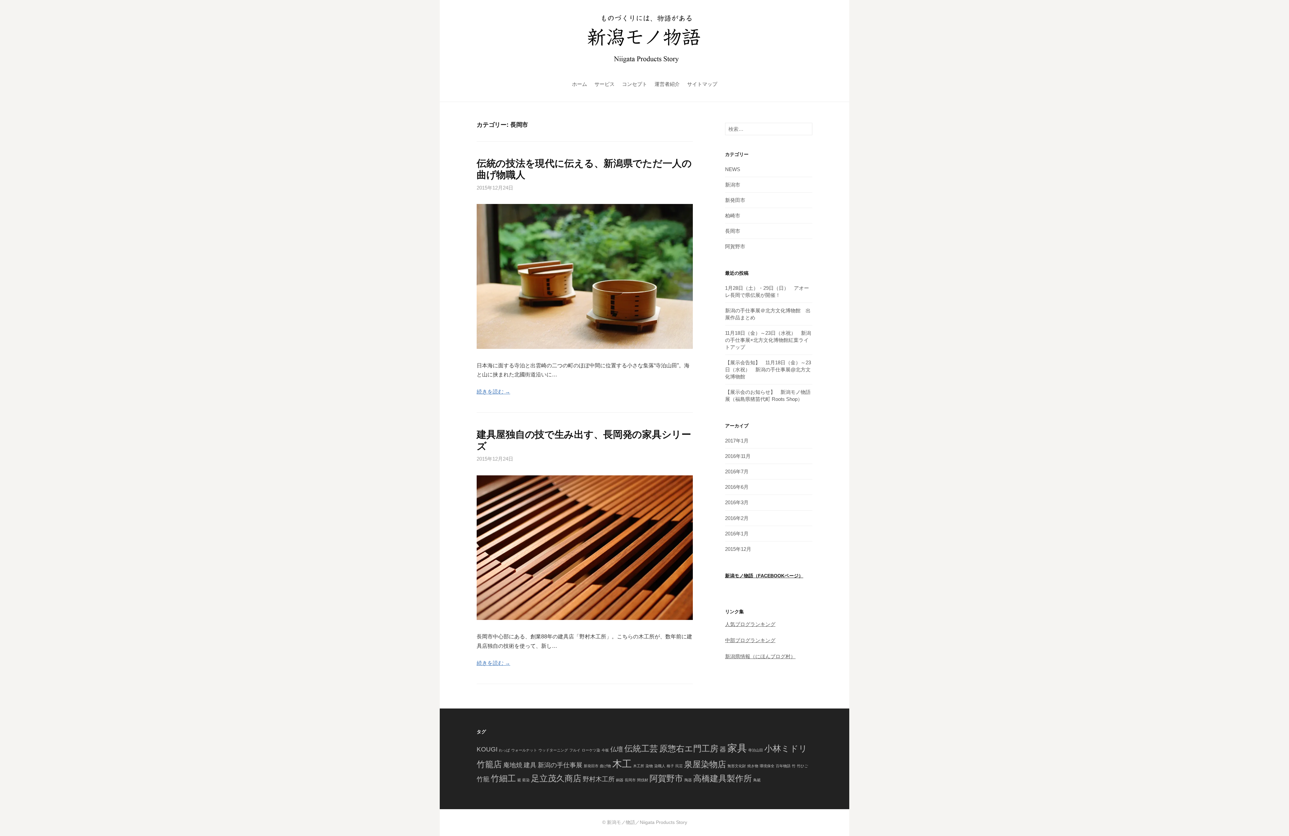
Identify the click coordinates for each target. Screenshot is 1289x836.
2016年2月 (737, 518)
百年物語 (783, 766)
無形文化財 (736, 766)
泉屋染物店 (705, 764)
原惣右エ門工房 (688, 748)
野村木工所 (599, 778)
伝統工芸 (641, 748)
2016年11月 (738, 456)
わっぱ (504, 750)
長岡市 (732, 231)
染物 (649, 766)
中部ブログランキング (750, 640)
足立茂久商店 (556, 778)
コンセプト (634, 84)
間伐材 (642, 780)
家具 (737, 747)
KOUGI (487, 748)
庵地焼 (512, 764)
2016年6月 (737, 487)
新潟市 (732, 185)
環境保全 (767, 766)
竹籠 (483, 778)
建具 (530, 764)
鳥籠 (757, 780)
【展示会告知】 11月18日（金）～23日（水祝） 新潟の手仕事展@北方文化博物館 (768, 369)
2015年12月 (738, 549)
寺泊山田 (755, 750)
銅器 (619, 780)
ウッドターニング (553, 750)
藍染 (526, 780)
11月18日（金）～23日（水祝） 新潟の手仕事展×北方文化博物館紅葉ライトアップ (768, 340)
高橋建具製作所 (722, 778)
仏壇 (616, 748)
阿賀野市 (735, 246)
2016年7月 (737, 471)
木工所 (638, 766)
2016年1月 (737, 533)
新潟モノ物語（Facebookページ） (764, 575)
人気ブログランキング (750, 624)
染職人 (659, 766)
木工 (622, 763)
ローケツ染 (591, 750)
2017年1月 (737, 440)
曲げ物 (605, 766)
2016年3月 (737, 502)
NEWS (732, 169)
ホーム (579, 84)
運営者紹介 (667, 84)
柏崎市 (732, 215)
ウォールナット (524, 750)
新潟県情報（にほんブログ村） (760, 656)
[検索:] (768, 129)
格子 (670, 766)
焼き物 (752, 766)
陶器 (688, 780)
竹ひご (802, 766)
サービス (604, 84)
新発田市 (735, 200)
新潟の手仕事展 (560, 764)
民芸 (679, 766)
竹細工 (503, 778)
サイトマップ (702, 84)
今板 (605, 750)
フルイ (574, 750)
